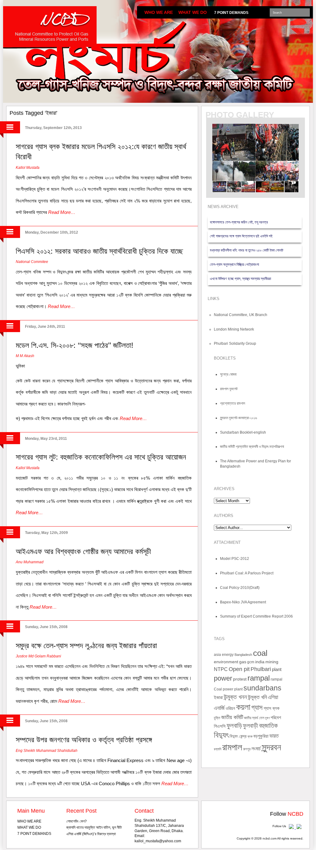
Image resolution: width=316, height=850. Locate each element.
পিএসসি (220, 726)
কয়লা (243, 707)
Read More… (61, 212)
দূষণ (267, 718)
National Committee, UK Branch (240, 315)
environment (226, 662)
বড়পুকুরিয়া (260, 736)
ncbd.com (269, 838)
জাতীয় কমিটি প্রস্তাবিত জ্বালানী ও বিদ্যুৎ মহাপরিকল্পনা (252, 446)
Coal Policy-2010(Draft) (240, 587)
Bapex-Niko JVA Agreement (243, 602)
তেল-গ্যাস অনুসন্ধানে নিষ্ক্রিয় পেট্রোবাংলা (234, 264)
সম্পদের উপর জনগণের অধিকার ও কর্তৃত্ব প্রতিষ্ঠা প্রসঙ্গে (84, 739)
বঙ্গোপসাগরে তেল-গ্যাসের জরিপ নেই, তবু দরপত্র (239, 222)
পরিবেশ (276, 717)
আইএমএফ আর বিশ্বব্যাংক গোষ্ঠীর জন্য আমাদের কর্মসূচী (83, 551)
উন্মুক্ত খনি (257, 697)
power (223, 678)
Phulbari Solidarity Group (235, 343)
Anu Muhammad (30, 562)
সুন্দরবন (271, 747)
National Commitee (32, 262)
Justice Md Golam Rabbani (38, 656)
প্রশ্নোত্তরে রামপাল (232, 403)
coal (260, 653)
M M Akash (25, 356)
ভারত (274, 736)
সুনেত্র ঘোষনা (228, 374)
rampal (258, 678)
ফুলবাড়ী (250, 725)
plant (276, 669)
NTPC (221, 669)
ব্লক (249, 736)
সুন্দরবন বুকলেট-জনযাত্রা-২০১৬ (238, 418)
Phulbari (261, 669)
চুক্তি (217, 718)
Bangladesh (243, 654)
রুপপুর (247, 749)
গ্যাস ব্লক (272, 708)
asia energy (224, 654)
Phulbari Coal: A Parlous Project (246, 573)
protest (240, 679)
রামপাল (232, 747)
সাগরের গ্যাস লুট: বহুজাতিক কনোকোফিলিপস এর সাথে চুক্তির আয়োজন (101, 457)
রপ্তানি (217, 749)
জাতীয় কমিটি (232, 717)
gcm (250, 662)
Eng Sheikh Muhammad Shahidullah (46, 750)
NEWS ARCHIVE (223, 206)
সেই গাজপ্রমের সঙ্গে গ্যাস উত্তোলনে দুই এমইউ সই (241, 236)
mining (271, 662)
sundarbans (262, 688)
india (259, 662)
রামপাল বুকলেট (229, 389)
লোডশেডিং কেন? (76, 821)
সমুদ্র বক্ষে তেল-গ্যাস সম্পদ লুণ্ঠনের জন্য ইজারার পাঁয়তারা (86, 645)
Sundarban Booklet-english (243, 432)
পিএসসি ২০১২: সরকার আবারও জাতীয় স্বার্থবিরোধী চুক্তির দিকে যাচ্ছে (99, 251)
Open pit (239, 669)
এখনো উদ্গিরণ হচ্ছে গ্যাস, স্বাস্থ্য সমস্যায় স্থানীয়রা (240, 279)
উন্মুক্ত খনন (235, 697)
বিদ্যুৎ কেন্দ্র (238, 736)
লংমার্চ (256, 748)
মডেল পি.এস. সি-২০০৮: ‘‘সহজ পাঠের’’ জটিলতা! (74, 345)
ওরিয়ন (230, 708)
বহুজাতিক (268, 725)
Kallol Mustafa (28, 167)
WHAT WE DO (192, 12)
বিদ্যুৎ (221, 735)
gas (242, 662)
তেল (261, 718)
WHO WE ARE (158, 12)
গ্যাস (257, 707)
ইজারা (218, 697)
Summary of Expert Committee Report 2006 (256, 616)
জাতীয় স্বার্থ (251, 718)
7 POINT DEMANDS (231, 12)
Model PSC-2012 (234, 558)
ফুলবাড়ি (234, 725)
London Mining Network (234, 329)
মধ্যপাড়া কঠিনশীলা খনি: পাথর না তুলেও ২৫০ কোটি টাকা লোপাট (246, 250)
